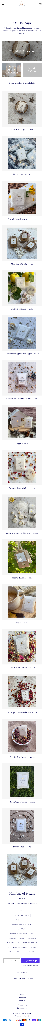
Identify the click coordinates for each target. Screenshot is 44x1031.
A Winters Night (13, 942)
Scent (22, 911)
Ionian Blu (31, 952)
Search (22, 994)
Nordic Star (32, 938)
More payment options (30, 965)
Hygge (33, 947)
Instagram (23, 1008)
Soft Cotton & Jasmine (16, 938)
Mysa (32, 933)
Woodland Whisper (30, 942)
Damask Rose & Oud (22, 915)
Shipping (18, 903)
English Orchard (22, 920)
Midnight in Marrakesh (18, 933)
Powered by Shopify (22, 1016)
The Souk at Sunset (16, 952)
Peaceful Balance (22, 929)
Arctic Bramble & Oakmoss (18, 947)
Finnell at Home (25, 1013)
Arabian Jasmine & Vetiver (22, 924)
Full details (21, 972)
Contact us (22, 998)
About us (22, 1001)
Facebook (23, 1005)
